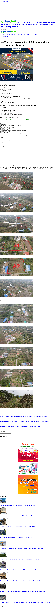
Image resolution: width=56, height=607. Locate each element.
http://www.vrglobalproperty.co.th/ (10, 159)
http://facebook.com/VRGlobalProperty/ (11, 157)
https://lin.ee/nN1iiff (6, 160)
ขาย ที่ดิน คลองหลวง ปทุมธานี (6, 38)
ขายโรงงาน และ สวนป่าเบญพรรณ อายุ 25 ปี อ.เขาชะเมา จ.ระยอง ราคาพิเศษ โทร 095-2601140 (18, 537)
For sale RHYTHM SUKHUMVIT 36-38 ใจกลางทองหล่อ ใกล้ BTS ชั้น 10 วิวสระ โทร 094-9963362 (19, 515)
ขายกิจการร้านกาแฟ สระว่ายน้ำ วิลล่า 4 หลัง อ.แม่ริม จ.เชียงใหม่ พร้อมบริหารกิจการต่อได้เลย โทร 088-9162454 (21, 548)
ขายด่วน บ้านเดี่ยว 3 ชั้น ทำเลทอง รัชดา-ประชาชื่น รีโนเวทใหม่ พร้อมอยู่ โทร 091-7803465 (17, 526)
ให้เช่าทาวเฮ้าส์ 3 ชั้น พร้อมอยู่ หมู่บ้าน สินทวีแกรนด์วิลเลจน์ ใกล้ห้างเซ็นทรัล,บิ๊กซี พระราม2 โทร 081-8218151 (21, 569)
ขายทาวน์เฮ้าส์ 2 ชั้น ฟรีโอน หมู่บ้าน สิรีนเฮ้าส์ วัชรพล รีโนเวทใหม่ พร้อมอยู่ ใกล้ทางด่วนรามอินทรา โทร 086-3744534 (22, 591)
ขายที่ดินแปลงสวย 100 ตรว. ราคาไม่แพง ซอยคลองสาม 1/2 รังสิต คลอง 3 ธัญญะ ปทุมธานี (20, 426)
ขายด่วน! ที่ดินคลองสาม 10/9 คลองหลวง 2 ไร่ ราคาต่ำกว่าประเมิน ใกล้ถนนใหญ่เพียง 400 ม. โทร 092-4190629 (24, 421)
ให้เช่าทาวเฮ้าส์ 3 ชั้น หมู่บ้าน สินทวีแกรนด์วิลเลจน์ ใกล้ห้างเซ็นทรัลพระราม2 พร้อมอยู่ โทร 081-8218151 (20, 580)
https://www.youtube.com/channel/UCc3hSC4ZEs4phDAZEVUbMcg (16, 161)
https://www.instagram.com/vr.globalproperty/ (12, 158)
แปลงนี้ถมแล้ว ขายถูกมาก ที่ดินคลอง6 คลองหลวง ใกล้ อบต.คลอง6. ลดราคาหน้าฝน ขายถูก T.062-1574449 (24, 416)
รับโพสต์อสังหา (5, 1)
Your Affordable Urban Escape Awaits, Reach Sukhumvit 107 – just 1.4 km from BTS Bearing (17, 505)
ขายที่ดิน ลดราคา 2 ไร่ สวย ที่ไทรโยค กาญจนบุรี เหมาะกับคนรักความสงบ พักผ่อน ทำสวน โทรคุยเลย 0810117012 (21, 559)
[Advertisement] (28, 11)
